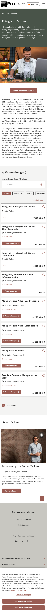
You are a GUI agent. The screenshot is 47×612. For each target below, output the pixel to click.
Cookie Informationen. (18, 590)
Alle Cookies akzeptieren (23, 607)
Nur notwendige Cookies (23, 601)
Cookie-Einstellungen (23, 594)
